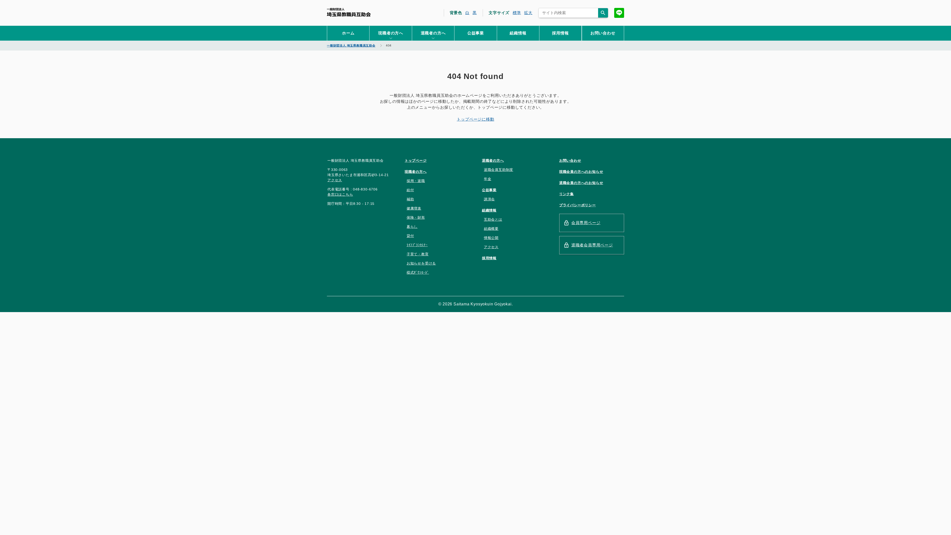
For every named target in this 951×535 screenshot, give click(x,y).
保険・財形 (416, 217)
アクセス (334, 180)
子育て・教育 (418, 254)
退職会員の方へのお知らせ (581, 183)
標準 (517, 13)
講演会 (489, 199)
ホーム (348, 33)
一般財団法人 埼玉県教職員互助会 (349, 12)
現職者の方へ (416, 172)
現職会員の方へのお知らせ (581, 172)
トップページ (416, 160)
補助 (410, 199)
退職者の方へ (493, 160)
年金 (487, 179)
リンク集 (566, 194)
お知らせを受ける (421, 263)
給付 (410, 190)
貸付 (410, 236)
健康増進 (414, 208)
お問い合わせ (602, 33)
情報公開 (491, 238)
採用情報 (560, 33)
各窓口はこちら (340, 194)
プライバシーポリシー (577, 205)
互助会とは (493, 219)
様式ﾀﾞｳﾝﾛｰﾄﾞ (418, 272)
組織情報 (518, 33)
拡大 (528, 13)
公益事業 (475, 33)
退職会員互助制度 (498, 170)
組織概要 (491, 229)
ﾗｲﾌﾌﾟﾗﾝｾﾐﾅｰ (417, 245)
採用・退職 (416, 181)
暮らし (412, 227)
